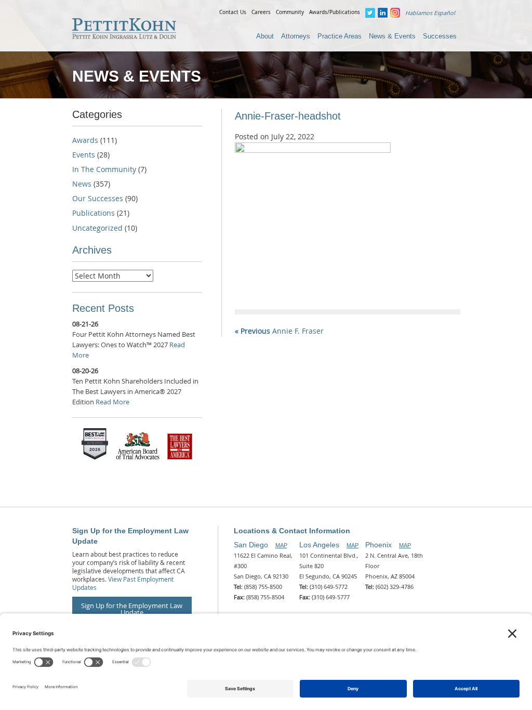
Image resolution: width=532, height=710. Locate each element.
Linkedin (383, 13)
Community (290, 12)
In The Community (104, 169)
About (265, 36)
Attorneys (295, 36)
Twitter (370, 13)
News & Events (392, 36)
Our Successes (97, 198)
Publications (93, 213)
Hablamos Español (430, 13)
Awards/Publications (334, 12)
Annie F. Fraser (279, 331)
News (81, 184)
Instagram (395, 13)
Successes (440, 36)
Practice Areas (339, 36)
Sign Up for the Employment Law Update (131, 609)
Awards (85, 140)
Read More (112, 401)
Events (83, 155)
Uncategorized (97, 228)
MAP (281, 545)
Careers (261, 12)
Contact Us (232, 12)
